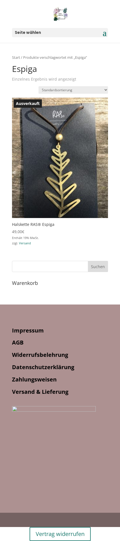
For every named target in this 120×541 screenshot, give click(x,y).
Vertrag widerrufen (60, 534)
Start (16, 57)
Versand (25, 243)
